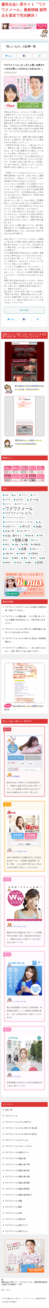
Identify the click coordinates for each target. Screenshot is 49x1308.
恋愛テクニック (37, 549)
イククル (17, 1076)
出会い (40, 526)
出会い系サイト (13, 535)
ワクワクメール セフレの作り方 (18, 1122)
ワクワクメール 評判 (13, 1213)
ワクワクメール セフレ (19, 513)
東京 (26, 558)
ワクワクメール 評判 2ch (15, 1219)
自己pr (19, 562)
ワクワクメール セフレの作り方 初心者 (21, 1128)
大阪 (16, 544)
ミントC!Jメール (20, 851)
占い (7, 540)
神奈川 (8, 562)
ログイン (8, 504)
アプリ (24, 495)
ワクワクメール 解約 (13, 1207)
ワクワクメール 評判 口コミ (16, 1231)
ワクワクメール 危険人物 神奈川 (18, 1195)
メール (34, 499)
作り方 (26, 526)
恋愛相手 (22, 553)
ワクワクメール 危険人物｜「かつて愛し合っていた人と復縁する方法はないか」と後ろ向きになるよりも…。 (25, 619)
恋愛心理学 (9, 553)
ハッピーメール (19, 1001)
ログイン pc (22, 504)
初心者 (30, 535)
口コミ (36, 540)
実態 (26, 544)
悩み (7, 558)
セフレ (20, 499)
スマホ (7, 499)
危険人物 (21, 540)
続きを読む (24, 310)
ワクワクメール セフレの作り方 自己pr (21, 1134)
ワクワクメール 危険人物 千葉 (17, 1164)
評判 (40, 562)
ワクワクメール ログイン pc (16, 1140)
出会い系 (9, 531)
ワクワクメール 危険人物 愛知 (17, 1183)
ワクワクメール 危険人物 (15, 1158)
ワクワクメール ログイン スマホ (19, 522)
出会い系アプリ (25, 531)
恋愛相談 (34, 553)
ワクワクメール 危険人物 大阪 (17, 1176)
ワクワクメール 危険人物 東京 (17, 1189)
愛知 (16, 558)
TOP (24, 1283)
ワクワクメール (10, 73)
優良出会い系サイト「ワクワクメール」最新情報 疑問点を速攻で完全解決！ (24, 9)
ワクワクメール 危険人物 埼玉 (17, 1170)
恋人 (13, 549)
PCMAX (16, 776)
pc (15, 495)
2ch (6, 495)
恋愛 (24, 549)
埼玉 (7, 544)
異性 (34, 558)
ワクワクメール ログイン (16, 517)
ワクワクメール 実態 (13, 1201)
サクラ (35, 495)
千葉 (41, 535)
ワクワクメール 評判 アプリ (16, 1225)
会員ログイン (10, 526)
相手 (44, 558)
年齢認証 (37, 545)
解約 (29, 562)
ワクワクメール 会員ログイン (17, 1152)
